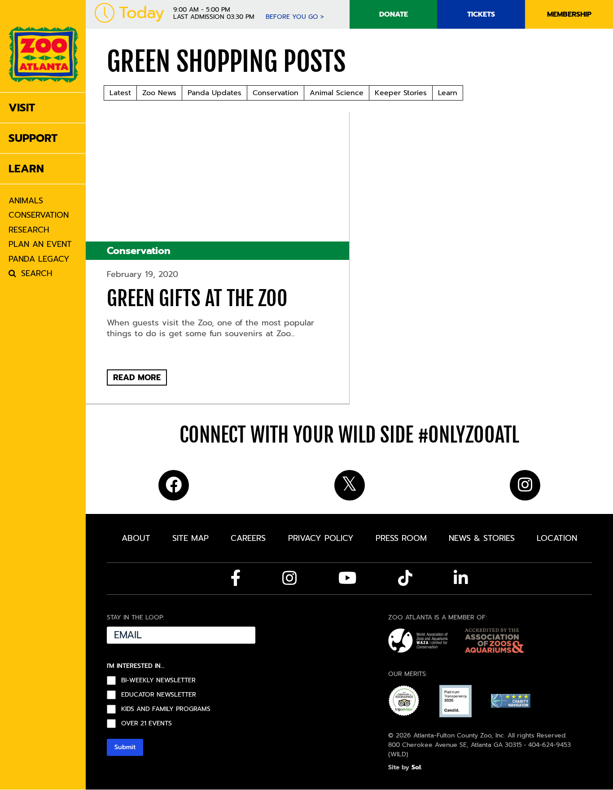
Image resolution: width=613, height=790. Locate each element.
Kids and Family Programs (165, 709)
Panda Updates (214, 93)
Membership (569, 14)
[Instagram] (289, 578)
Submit (125, 747)
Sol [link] (416, 767)
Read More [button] (137, 377)
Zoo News (159, 93)
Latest (120, 93)
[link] (43, 46)
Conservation (275, 93)
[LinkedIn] (461, 578)
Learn (447, 93)
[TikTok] (405, 578)
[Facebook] (236, 578)
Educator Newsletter (158, 694)
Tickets (481, 14)
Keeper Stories (401, 93)
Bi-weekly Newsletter (158, 680)
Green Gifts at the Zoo (197, 298)
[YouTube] (347, 578)
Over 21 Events (146, 723)
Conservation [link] (139, 250)
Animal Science (336, 93)
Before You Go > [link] (295, 17)
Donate (393, 14)
